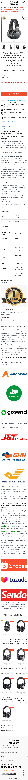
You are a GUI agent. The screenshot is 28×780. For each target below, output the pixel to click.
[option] (14, 29)
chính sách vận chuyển (13, 486)
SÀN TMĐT (5, 128)
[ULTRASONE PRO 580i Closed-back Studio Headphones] (21, 689)
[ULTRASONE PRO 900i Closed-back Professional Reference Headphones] (21, 660)
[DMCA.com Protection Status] (8, 773)
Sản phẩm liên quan (14, 615)
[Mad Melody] (14, 3)
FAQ (25, 608)
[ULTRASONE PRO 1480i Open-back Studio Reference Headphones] (7, 689)
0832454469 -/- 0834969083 (18, 100)
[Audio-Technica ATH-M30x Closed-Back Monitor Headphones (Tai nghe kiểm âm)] (7, 632)
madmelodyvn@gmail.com (9, 752)
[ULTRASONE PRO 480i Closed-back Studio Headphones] (7, 718)
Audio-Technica (18, 62)
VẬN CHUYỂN (6, 126)
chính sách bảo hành (12, 323)
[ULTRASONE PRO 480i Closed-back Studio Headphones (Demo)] (21, 632)
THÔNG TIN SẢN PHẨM (8, 121)
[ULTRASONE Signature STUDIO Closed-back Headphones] (7, 660)
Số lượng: (3, 89)
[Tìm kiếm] (26, 3)
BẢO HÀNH (5, 124)
